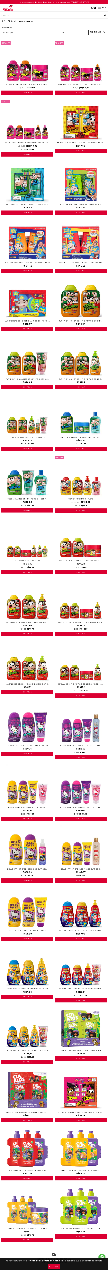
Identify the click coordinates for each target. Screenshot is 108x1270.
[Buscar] (105, 14)
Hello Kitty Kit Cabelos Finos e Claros (27, 931)
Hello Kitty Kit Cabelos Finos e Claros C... (80, 869)
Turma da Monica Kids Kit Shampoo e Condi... (80, 321)
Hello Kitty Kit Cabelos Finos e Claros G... (27, 807)
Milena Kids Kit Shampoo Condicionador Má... (80, 84)
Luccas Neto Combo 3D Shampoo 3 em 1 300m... (27, 321)
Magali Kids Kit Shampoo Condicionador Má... (80, 622)
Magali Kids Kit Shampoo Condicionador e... (80, 561)
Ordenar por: (7, 27)
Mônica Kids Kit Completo (80, 499)
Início (4, 21)
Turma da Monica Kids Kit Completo (27, 437)
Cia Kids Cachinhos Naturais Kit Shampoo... (80, 1170)
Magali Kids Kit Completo (27, 561)
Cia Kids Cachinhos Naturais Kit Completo (27, 1228)
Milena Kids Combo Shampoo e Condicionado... (81, 1112)
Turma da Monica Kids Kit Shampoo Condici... (27, 379)
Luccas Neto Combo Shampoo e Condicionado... (27, 263)
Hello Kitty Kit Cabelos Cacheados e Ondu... (27, 746)
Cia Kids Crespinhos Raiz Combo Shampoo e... (81, 1050)
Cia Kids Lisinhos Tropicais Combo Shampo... (27, 1112)
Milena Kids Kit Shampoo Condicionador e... (27, 84)
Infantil (12, 21)
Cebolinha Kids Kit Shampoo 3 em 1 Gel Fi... (27, 499)
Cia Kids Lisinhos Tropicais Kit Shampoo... (27, 1170)
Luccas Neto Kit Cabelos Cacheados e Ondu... (27, 989)
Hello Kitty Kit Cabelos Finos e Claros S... (27, 869)
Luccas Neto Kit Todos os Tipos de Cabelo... (80, 931)
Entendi (54, 1267)
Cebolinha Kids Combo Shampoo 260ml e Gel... (27, 204)
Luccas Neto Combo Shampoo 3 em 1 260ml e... (80, 204)
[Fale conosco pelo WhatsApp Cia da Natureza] (101, 1257)
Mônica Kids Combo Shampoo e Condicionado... (80, 143)
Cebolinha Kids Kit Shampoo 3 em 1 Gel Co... (80, 437)
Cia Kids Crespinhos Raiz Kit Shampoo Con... (81, 1228)
